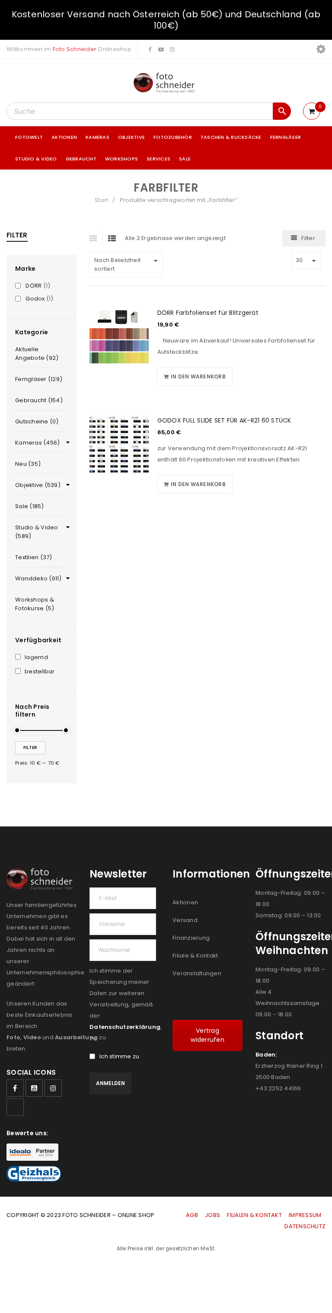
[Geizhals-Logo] (33, 1174)
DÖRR (34, 286)
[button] (194, 376)
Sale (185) (29, 506)
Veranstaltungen (196, 973)
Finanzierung (191, 938)
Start (101, 200)
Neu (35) (28, 464)
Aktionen (185, 902)
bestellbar (40, 672)
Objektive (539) (38, 485)
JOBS (212, 1215)
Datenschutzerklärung (124, 1027)
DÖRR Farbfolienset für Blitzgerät (208, 312)
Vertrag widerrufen (207, 1035)
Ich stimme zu (119, 1056)
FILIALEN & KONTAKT (254, 1215)
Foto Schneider (75, 49)
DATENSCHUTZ (305, 1226)
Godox (35, 299)
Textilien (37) (33, 557)
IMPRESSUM (305, 1215)
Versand (185, 920)
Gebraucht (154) (39, 400)
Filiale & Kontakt (195, 955)
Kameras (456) (37, 443)
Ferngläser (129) (38, 379)
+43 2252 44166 (278, 1088)
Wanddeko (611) (38, 578)
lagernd (36, 657)
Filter (30, 747)
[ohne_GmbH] (41, 879)
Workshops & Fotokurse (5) (34, 604)
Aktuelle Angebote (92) (36, 353)
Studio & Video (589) (36, 531)
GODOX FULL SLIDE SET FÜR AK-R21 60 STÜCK (224, 420)
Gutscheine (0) (37, 421)
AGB (192, 1215)
